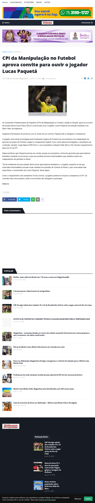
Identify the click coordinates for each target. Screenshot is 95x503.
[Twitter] (88, 78)
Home (5, 2)
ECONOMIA (29, 2)
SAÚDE (47, 2)
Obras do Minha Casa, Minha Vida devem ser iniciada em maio (39, 347)
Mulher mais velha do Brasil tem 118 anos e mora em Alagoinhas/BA (41, 277)
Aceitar (88, 499)
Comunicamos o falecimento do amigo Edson (31, 291)
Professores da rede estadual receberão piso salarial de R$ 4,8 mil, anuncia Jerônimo (47, 375)
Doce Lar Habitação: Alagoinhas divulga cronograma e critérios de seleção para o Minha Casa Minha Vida (51, 362)
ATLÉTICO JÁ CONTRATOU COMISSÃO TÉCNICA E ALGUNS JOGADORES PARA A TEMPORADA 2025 (51, 319)
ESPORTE (17, 52)
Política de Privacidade (47, 500)
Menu (7, 23)
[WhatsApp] (33, 199)
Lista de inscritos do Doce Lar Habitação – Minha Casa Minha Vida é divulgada (45, 403)
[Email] (92, 78)
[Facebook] (85, 78)
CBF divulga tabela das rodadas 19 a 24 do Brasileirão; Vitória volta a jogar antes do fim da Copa (52, 305)
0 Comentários (50, 78)
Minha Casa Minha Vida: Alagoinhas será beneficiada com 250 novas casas (43, 389)
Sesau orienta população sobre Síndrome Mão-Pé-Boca (52, 485)
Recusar (78, 499)
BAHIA (39, 2)
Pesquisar (85, 23)
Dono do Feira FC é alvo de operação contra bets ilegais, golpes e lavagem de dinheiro (53, 467)
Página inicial (7, 52)
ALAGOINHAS (16, 2)
